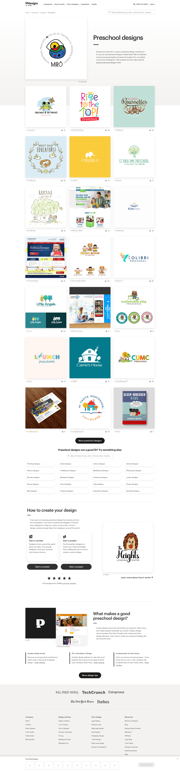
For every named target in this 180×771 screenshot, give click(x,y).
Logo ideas (128, 739)
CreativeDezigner (33, 281)
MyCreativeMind (77, 230)
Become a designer (131, 721)
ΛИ (28, 640)
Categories (48, 4)
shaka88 (74, 180)
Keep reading (40, 662)
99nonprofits (29, 739)
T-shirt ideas (129, 743)
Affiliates (128, 736)
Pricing (61, 736)
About (27, 721)
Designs (43, 12)
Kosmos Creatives (77, 331)
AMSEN (74, 381)
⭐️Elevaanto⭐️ (33, 431)
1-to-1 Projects (63, 724)
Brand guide (96, 732)
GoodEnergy (32, 180)
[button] (177, 759)
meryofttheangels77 (122, 381)
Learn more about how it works (136, 577)
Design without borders (133, 728)
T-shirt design (96, 739)
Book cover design (98, 743)
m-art (29, 331)
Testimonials (29, 736)
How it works (59, 4)
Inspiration (85, 4)
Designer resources (131, 747)
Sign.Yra (119, 180)
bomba (107, 574)
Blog (126, 724)
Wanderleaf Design (77, 130)
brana (118, 331)
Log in (152, 4)
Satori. (118, 431)
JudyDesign (119, 130)
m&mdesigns (120, 230)
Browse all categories (99, 747)
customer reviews (69, 583)
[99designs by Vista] (31, 4)
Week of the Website (64, 646)
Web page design (98, 728)
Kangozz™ (119, 281)
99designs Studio (65, 739)
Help (126, 754)
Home (27, 12)
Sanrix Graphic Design (79, 281)
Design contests (64, 721)
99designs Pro (63, 743)
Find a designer (73, 4)
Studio (94, 4)
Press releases (30, 728)
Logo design (96, 721)
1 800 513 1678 (142, 4)
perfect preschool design (106, 62)
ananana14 (83, 81)
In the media (29, 732)
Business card (96, 724)
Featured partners (131, 750)
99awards (128, 732)
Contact (28, 724)
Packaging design (98, 736)
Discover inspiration (65, 732)
